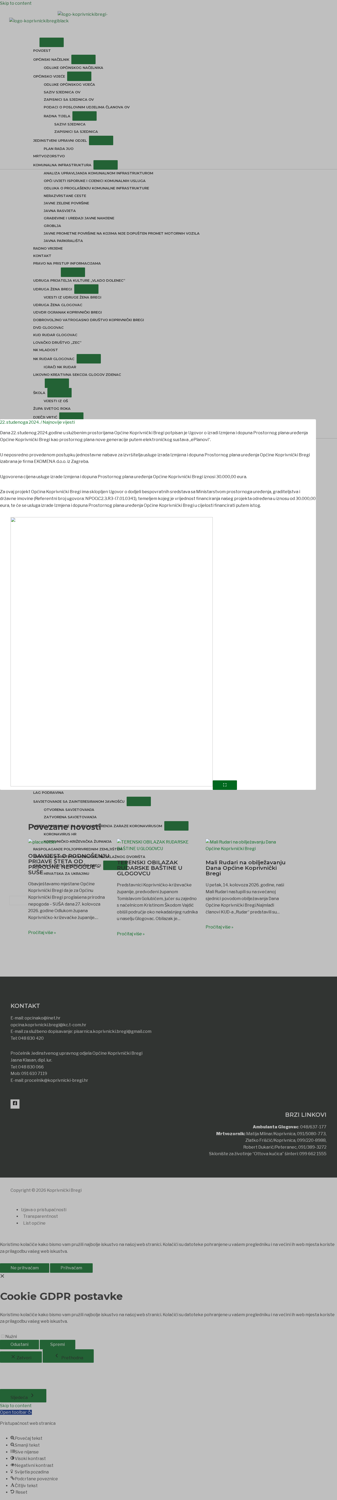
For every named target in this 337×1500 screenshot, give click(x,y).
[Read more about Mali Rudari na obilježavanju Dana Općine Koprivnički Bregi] (247, 850)
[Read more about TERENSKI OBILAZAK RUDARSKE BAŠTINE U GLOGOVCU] (158, 850)
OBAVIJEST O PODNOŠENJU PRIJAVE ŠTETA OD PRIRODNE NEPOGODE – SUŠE (69, 864)
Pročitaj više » (42, 932)
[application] (37, 42)
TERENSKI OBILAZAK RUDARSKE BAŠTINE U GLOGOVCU (149, 868)
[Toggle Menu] (51, 42)
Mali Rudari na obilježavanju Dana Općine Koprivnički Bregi (246, 868)
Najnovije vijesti (59, 422)
